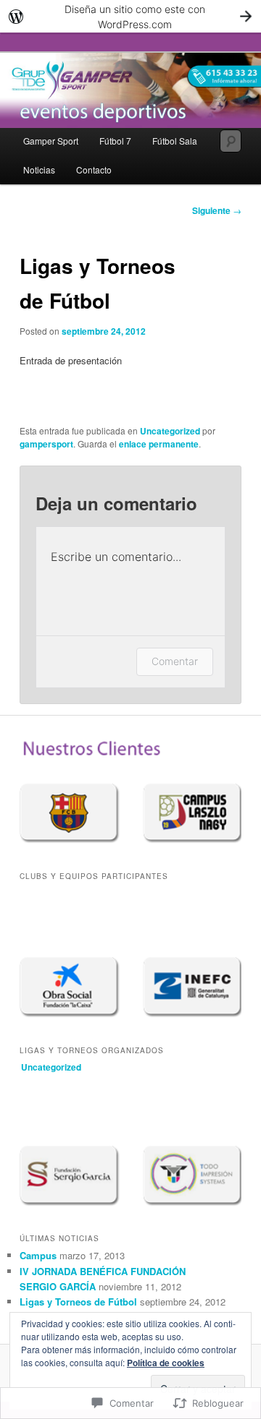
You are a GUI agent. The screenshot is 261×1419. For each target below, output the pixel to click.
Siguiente (216, 210)
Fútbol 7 (115, 140)
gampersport (46, 443)
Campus (38, 1255)
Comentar (175, 661)
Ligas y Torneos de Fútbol (78, 1301)
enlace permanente (159, 443)
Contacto (94, 169)
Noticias (39, 169)
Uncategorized (170, 430)
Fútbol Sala (174, 140)
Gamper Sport (50, 140)
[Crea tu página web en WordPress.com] (130, 16)
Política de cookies (165, 1362)
